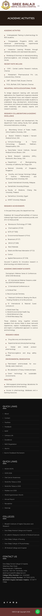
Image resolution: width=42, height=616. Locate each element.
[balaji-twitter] (10, 602)
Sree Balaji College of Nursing (14, 539)
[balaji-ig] (13, 602)
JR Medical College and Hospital (15, 548)
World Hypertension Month (13, 495)
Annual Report (9, 499)
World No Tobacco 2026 (12, 482)
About (6, 414)
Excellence (8, 440)
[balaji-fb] (7, 602)
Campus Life (8, 435)
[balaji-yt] (4, 602)
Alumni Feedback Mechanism (14, 453)
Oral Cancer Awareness (12, 477)
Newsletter (8, 504)
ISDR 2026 (8, 473)
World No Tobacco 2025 (12, 486)
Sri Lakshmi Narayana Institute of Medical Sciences (21, 535)
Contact (7, 418)
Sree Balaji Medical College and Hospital (18, 530)
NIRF (6, 431)
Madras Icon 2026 (10, 490)
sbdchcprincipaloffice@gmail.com (14, 573)
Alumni (6, 448)
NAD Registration (10, 444)
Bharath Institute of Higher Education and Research (18, 525)
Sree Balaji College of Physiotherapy (16, 543)
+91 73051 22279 (18, 577)
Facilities (7, 422)
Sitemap (7, 508)
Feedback (7, 427)
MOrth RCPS (8, 469)
